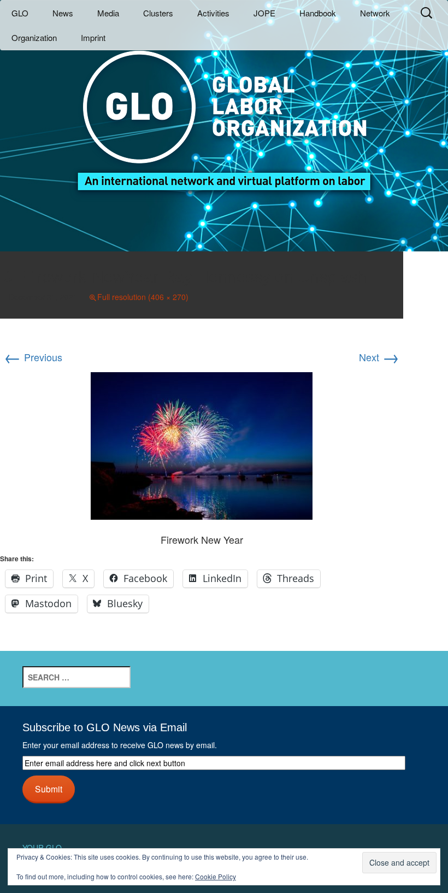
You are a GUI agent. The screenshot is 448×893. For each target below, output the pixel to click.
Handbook (317, 13)
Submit (48, 789)
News (62, 13)
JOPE (264, 13)
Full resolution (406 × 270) (142, 296)
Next (379, 357)
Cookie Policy (215, 876)
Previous (33, 357)
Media (108, 13)
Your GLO (42, 847)
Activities (213, 13)
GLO (19, 13)
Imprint (93, 37)
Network (375, 13)
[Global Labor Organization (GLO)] (224, 112)
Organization (34, 37)
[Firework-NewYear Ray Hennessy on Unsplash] (202, 444)
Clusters (158, 13)
